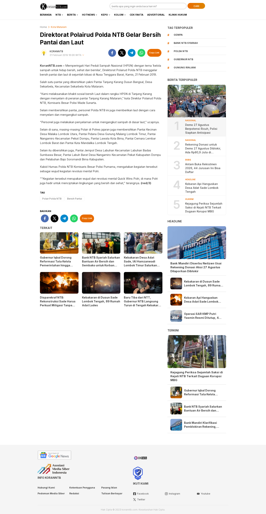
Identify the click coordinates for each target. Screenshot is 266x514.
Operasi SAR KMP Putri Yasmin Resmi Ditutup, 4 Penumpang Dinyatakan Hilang (201, 316)
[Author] (44, 53)
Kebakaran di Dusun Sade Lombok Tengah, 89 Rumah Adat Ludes (101, 301)
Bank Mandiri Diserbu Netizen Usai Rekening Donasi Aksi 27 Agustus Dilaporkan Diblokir (195, 267)
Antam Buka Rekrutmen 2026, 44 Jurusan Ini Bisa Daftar (202, 168)
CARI (196, 6)
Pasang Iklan (109, 487)
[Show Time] (83, 55)
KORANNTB (56, 51)
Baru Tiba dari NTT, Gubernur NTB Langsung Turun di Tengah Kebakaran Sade (143, 303)
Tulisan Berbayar (111, 493)
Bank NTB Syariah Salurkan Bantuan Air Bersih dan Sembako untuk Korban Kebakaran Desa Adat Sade (101, 263)
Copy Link (154, 52)
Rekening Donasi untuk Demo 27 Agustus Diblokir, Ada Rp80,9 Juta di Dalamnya (203, 148)
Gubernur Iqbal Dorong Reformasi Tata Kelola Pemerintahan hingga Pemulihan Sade (55, 263)
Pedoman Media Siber (51, 493)
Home (43, 27)
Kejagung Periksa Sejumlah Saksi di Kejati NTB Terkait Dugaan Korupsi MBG (203, 207)
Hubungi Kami (46, 487)
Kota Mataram (59, 27)
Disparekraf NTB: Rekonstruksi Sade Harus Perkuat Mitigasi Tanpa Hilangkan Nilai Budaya (58, 303)
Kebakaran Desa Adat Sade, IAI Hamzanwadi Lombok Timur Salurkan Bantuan (140, 263)
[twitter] (122, 53)
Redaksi (74, 493)
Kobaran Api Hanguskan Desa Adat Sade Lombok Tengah (201, 187)
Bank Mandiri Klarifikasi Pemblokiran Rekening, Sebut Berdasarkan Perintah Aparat (200, 425)
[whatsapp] (141, 53)
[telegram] (132, 53)
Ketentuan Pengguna (82, 487)
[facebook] (112, 53)
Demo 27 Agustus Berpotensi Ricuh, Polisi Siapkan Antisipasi (201, 128)
